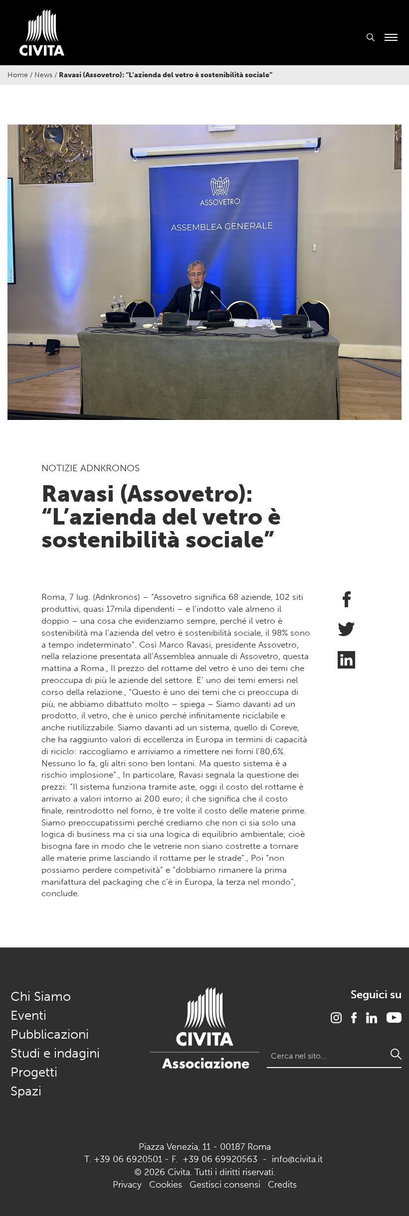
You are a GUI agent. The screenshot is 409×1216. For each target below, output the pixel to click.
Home (17, 75)
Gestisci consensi (225, 1184)
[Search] (396, 1054)
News (43, 75)
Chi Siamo (40, 996)
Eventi (28, 1015)
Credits (282, 1184)
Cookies (165, 1184)
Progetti (33, 1072)
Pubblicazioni (49, 1034)
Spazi (25, 1091)
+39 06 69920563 (220, 1159)
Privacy (127, 1184)
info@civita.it (297, 1159)
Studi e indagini (55, 1053)
